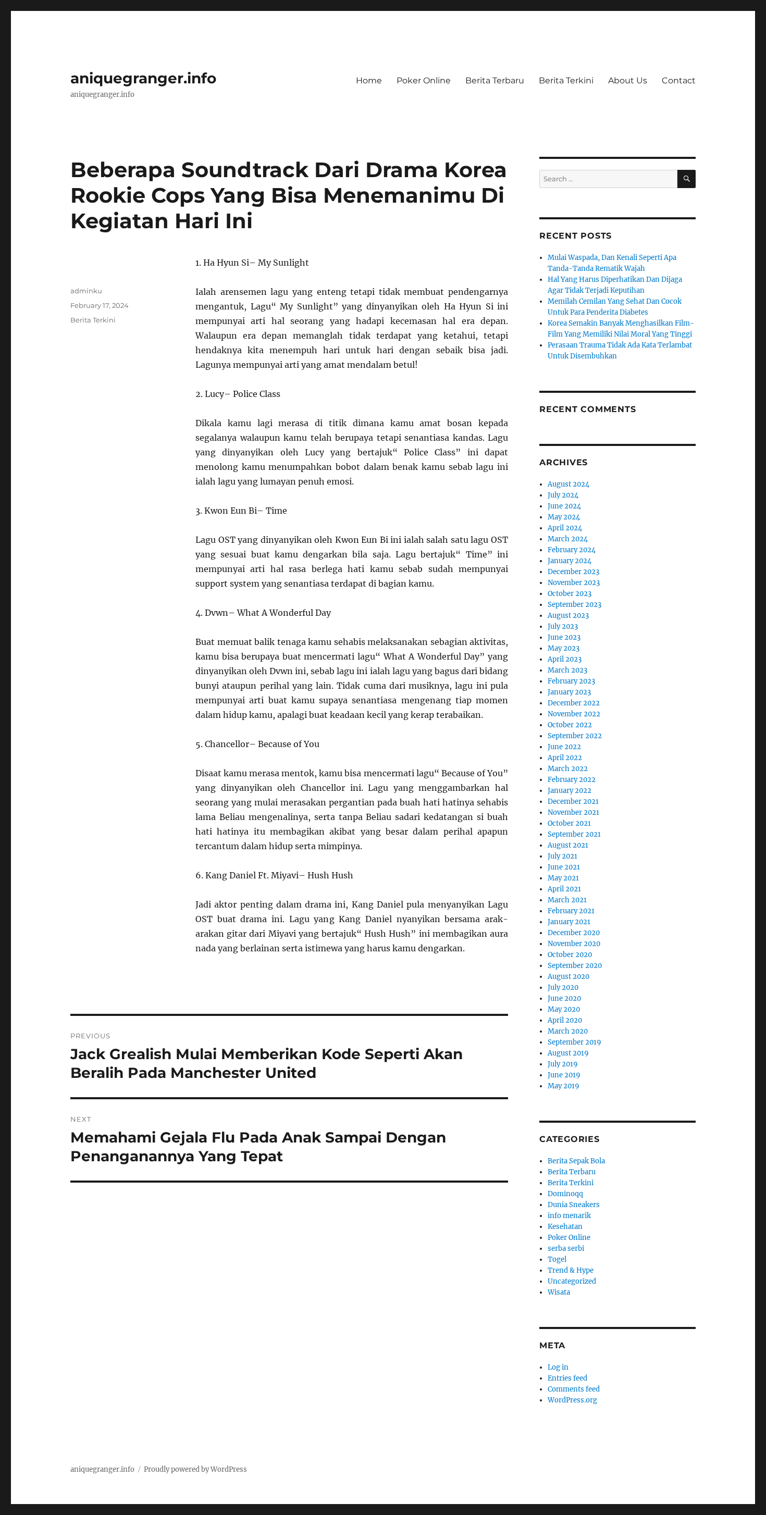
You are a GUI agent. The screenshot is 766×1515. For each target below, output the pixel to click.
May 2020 (564, 1009)
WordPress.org (572, 1400)
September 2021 (574, 834)
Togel (557, 1259)
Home (369, 80)
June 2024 (564, 506)
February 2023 (571, 681)
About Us (627, 80)
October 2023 (569, 593)
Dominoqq (565, 1193)
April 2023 (565, 659)
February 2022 (572, 779)
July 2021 (562, 856)
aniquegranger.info (143, 78)
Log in (558, 1367)
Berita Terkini (566, 80)
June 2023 (564, 637)
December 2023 (573, 571)
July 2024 (563, 495)
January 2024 (569, 560)
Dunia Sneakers (574, 1204)
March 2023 (567, 670)
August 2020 (568, 976)
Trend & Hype (571, 1270)
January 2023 (569, 692)
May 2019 (563, 1086)
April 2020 (565, 1020)
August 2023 (568, 615)
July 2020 (563, 987)
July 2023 (563, 626)
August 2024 (568, 484)
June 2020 (564, 998)
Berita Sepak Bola (576, 1161)
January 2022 (569, 790)
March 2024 (568, 539)
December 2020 (574, 932)
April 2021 (564, 889)
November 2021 (573, 812)
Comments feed (574, 1389)
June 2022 (564, 746)
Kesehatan (565, 1226)
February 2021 (571, 910)
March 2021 (567, 900)
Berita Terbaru (494, 80)
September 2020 (575, 965)
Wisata (559, 1292)
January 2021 (569, 921)
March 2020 (568, 1031)
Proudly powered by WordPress (195, 1469)
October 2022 (570, 725)
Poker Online (424, 80)
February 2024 (572, 549)
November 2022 (574, 714)
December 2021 (573, 801)
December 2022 (574, 703)
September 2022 (575, 735)
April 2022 (565, 757)
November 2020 (574, 943)
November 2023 (574, 582)
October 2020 (570, 954)
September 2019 (574, 1042)
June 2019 (564, 1075)
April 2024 (565, 528)
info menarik (569, 1215)
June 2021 (564, 867)
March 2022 (568, 768)
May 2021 (563, 878)
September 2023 (574, 604)
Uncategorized (572, 1281)
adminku (86, 291)
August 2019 (568, 1053)
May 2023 (563, 648)
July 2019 (563, 1064)
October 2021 (569, 823)
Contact (679, 80)
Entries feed (567, 1378)
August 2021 (568, 845)
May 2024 (564, 517)
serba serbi (566, 1248)
